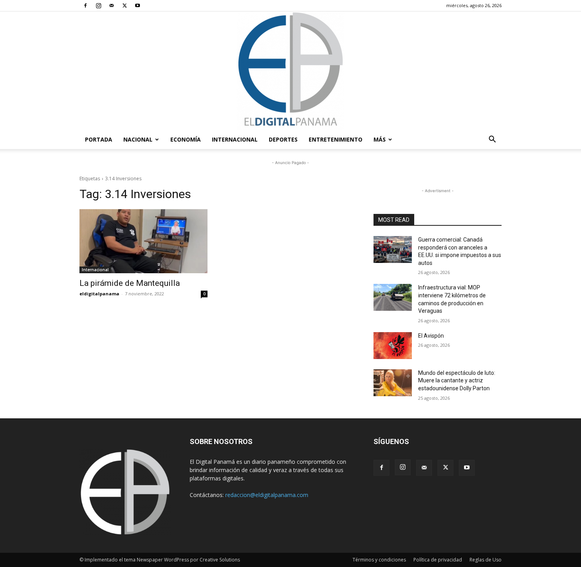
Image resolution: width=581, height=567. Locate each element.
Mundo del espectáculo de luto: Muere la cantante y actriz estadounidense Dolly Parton (456, 380)
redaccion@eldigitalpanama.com (266, 495)
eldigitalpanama (99, 294)
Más (380, 139)
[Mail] (111, 5)
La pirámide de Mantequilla (129, 283)
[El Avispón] (393, 345)
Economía (185, 139)
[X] (124, 5)
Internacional (235, 139)
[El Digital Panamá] (290, 70)
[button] (492, 140)
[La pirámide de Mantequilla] (143, 241)
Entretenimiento (335, 139)
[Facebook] (85, 5)
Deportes (283, 139)
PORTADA (98, 139)
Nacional (138, 139)
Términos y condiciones (379, 559)
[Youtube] (137, 5)
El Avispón (431, 336)
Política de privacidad (437, 559)
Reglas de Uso (486, 559)
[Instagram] (98, 5)
